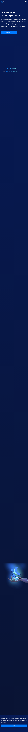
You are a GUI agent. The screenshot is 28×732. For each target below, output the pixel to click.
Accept (14, 725)
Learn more (14, 728)
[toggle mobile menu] (26, 1)
